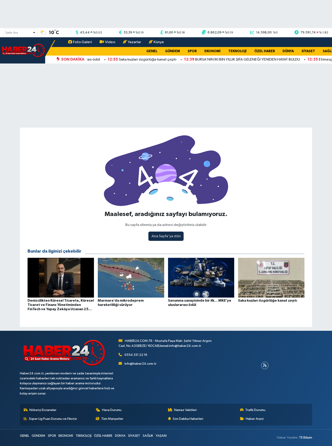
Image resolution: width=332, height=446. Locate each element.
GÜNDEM (172, 51)
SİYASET (308, 51)
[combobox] (21, 32)
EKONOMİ (212, 51)
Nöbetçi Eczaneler (42, 410)
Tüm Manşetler (112, 418)
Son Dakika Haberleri (188, 418)
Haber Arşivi (255, 418)
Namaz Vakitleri (185, 410)
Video (110, 42)
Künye (159, 42)
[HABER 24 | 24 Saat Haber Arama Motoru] (23, 50)
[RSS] (265, 365)
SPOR (192, 51)
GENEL (151, 51)
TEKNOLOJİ (237, 51)
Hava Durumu (112, 410)
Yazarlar (134, 42)
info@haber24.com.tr (140, 363)
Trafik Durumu (255, 410)
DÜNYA (288, 51)
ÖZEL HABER (264, 51)
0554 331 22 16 (135, 355)
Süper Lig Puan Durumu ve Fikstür (53, 418)
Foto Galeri (82, 42)
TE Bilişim (305, 437)
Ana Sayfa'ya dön (166, 236)
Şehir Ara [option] (11, 32)
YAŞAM (161, 435)
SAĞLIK (148, 435)
